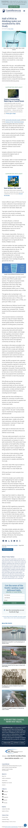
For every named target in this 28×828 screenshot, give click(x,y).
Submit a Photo (5, 811)
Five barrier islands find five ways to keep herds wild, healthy (13, 665)
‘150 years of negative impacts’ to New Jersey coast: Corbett (13, 708)
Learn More (7, 742)
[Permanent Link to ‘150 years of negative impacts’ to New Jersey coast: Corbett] (14, 698)
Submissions (4, 780)
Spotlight (16, 545)
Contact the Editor (6, 809)
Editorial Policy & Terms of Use (9, 821)
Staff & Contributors (6, 778)
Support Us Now (18, 742)
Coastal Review (4, 1)
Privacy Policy (5, 817)
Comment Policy (5, 819)
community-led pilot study (12, 120)
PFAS (5, 546)
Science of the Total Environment (14, 122)
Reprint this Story (7, 549)
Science (12, 545)
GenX (3, 546)
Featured (9, 545)
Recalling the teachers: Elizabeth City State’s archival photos (13, 686)
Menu (24, 10)
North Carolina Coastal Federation (9, 767)
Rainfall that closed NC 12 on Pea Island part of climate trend (13, 642)
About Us (4, 776)
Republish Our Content (7, 782)
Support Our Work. (14, 7)
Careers (3, 785)
